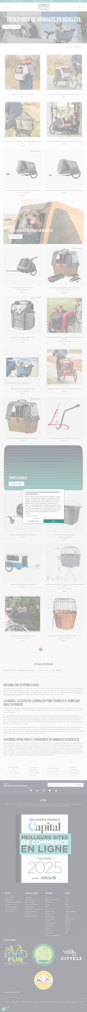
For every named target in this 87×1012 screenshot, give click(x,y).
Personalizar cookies (33, 521)
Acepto (54, 521)
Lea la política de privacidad (31, 515)
